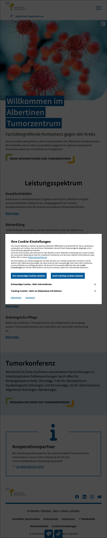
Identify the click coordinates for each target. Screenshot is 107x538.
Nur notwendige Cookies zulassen (29, 275)
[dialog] (53, 269)
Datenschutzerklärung (37, 257)
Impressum (30, 297)
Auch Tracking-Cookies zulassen (68, 275)
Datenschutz (16, 297)
